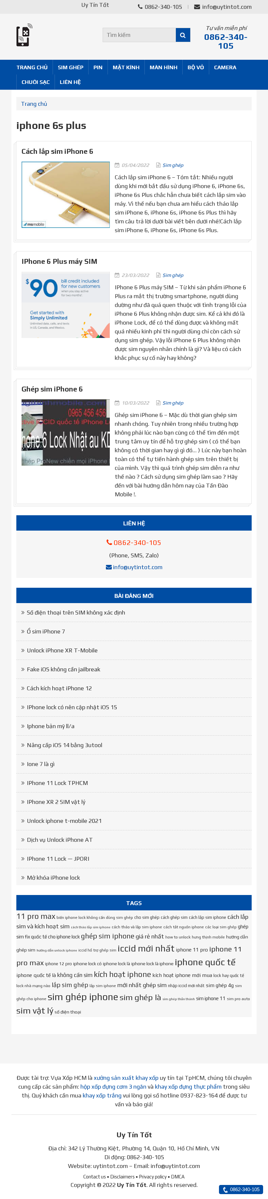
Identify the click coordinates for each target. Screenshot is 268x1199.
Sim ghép (70, 67)
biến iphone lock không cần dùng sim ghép (95, 917)
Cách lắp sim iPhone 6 (57, 151)
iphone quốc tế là (36, 975)
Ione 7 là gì (41, 763)
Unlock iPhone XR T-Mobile (62, 650)
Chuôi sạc (36, 82)
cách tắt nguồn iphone (183, 927)
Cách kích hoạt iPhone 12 (59, 688)
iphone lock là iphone (152, 963)
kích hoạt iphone (122, 974)
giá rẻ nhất (150, 936)
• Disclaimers (121, 1176)
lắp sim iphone (103, 985)
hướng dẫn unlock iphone (57, 950)
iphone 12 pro (58, 963)
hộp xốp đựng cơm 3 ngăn (113, 1086)
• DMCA (176, 1176)
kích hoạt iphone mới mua (182, 975)
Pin (98, 67)
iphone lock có (87, 963)
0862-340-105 (162, 6)
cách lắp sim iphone (207, 917)
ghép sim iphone (107, 936)
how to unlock (178, 937)
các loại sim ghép (221, 927)
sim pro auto (238, 999)
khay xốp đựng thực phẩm (188, 1086)
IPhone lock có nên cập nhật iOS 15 (72, 707)
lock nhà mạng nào (33, 985)
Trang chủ (32, 67)
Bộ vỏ (196, 67)
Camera (225, 67)
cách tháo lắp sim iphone (90, 927)
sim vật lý (34, 1010)
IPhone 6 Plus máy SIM (59, 261)
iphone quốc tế (205, 962)
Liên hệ (70, 82)
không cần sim (74, 975)
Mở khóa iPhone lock (53, 877)
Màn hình (163, 67)
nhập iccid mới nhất (186, 985)
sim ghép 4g (220, 985)
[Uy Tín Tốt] (52, 35)
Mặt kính (126, 67)
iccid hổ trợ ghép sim (97, 950)
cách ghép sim (174, 917)
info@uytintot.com (227, 6)
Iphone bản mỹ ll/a (51, 726)
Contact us (94, 1176)
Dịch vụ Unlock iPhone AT (60, 839)
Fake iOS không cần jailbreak (63, 669)
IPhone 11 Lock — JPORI (58, 858)
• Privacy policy (151, 1176)
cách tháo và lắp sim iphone (137, 927)
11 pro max (35, 916)
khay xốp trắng (102, 1095)
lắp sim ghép (70, 984)
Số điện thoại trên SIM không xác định (76, 612)
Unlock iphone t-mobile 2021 (64, 820)
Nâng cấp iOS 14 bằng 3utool (64, 745)
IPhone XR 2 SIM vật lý (56, 801)
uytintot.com (110, 1165)
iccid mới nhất (146, 948)
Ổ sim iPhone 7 (46, 631)
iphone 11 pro (192, 949)
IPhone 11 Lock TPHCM (57, 782)
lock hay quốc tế (228, 975)
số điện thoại (68, 1012)
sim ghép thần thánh (178, 999)
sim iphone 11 (211, 998)
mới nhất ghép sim (142, 985)
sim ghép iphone (83, 996)
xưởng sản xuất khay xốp (126, 1077)
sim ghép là (140, 997)
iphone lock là (116, 963)
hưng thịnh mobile (208, 937)
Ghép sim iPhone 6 (52, 389)
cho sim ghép (146, 917)
